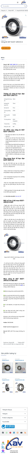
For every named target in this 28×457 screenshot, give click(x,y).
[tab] (2, 58)
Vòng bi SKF (11, 10)
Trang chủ (3, 10)
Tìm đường (3, 444)
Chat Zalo (3, 448)
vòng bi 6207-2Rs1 (19, 344)
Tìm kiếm (25, 6)
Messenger (3, 452)
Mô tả (2, 57)
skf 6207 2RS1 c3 (11, 344)
